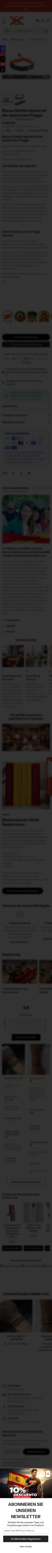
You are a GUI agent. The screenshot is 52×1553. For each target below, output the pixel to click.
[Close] (48, 1474)
